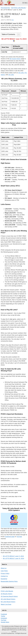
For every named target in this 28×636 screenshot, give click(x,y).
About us (3, 568)
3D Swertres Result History (9, 596)
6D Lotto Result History (8, 602)
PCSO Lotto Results (7, 591)
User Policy (4, 571)
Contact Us (4, 576)
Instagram (4, 618)
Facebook (4, 614)
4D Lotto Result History (8, 599)
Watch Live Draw (6, 604)
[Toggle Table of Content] (17, 34)
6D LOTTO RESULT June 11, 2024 (13, 556)
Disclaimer (4, 579)
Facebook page (9, 536)
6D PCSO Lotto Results (18, 8)
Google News (5, 622)
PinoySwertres (5, 8)
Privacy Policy (5, 573)
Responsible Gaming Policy (9, 581)
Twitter (3, 616)
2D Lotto (11, 74)
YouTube (19, 536)
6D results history (15, 59)
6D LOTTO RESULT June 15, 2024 (13, 558)
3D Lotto (21, 72)
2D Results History (6, 594)
